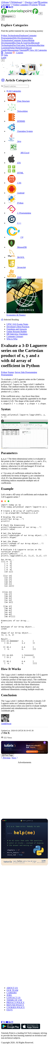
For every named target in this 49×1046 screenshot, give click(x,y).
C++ (19, 223)
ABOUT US (12, 988)
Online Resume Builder (17, 331)
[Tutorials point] (20, 13)
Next (14, 758)
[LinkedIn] (10, 7)
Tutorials (8, 52)
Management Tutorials (17, 50)
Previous (6, 758)
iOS (19, 163)
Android (20, 193)
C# (21, 237)
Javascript (21, 267)
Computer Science (20, 40)
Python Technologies (10, 35)
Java (19, 141)
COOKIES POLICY (16, 1007)
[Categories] (41, 13)
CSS (19, 183)
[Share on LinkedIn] (6, 733)
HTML (20, 173)
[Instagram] (12, 7)
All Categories (14, 91)
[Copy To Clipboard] (2, 733)
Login (3, 57)
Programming (7, 375)
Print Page (8, 755)
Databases (23, 35)
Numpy (11, 372)
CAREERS (12, 993)
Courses (19, 52)
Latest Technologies (28, 45)
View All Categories (38, 50)
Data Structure (23, 101)
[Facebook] (1, 7)
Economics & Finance (16, 315)
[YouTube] (7, 7)
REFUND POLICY (15, 1005)
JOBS (9, 995)
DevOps (16, 45)
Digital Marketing (16, 48)
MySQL (20, 257)
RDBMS (21, 121)
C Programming (24, 213)
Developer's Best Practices (18, 326)
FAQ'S (10, 1010)
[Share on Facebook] (4, 733)
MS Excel (24, 153)
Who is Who (12, 339)
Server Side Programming (26, 372)
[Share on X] (8, 733)
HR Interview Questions (17, 334)
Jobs (6, 55)
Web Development (21, 38)
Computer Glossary (15, 336)
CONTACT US (13, 997)
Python (20, 203)
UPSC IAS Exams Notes (17, 324)
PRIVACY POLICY (15, 1002)
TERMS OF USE (14, 1000)
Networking (22, 111)
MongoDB (22, 247)
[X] (4, 7)
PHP (19, 277)
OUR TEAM (12, 990)
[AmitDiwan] (5, 721)
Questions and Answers (17, 329)
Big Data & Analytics (22, 43)
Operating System (25, 131)
